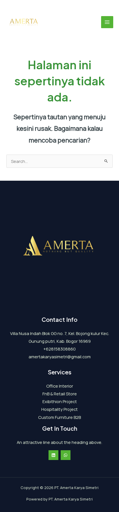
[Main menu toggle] (107, 22)
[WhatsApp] (65, 455)
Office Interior (59, 386)
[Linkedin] (53, 455)
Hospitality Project (59, 409)
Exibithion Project (59, 401)
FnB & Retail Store (59, 393)
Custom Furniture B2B (59, 417)
